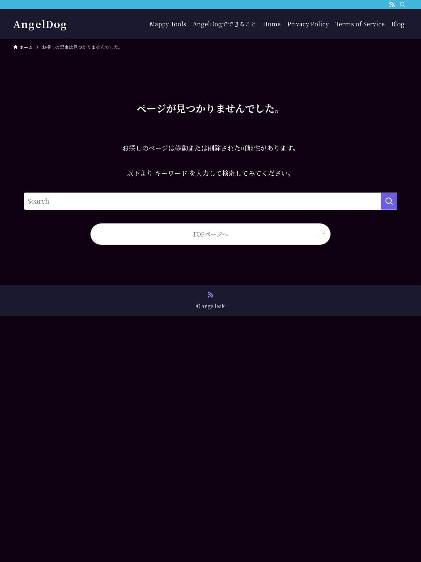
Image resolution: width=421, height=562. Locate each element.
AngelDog (40, 24)
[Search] (402, 4)
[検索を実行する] (389, 201)
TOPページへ (210, 234)
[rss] (391, 4)
